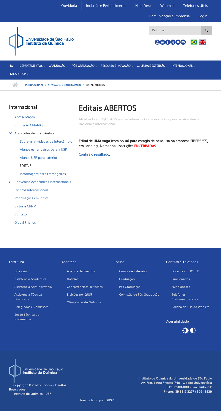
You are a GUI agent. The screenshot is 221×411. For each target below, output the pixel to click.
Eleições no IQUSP (80, 294)
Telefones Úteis (195, 5)
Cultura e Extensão (151, 65)
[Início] (41, 41)
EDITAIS (25, 165)
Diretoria (20, 271)
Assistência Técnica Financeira (28, 297)
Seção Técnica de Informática (26, 317)
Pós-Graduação (83, 65)
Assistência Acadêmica (30, 279)
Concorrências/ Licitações (85, 286)
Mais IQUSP (18, 74)
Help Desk (143, 5)
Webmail (167, 5)
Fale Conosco (181, 286)
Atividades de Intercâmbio (64, 84)
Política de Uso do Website (190, 307)
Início (15, 85)
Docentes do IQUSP (185, 271)
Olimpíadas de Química (84, 302)
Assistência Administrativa (33, 286)
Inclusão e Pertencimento (106, 5)
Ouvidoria (69, 5)
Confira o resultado (94, 154)
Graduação (57, 65)
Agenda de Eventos (81, 271)
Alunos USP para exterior (38, 157)
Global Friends (25, 222)
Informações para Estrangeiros (43, 174)
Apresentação (24, 117)
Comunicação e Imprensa (169, 16)
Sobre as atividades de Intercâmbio (46, 141)
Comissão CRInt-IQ (28, 125)
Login (203, 16)
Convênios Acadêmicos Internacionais (42, 182)
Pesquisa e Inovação (116, 65)
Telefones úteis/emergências (185, 297)
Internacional (182, 65)
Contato (20, 214)
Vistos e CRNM (25, 206)
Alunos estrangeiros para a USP (43, 149)
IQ (11, 65)
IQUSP (109, 400)
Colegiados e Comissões (31, 307)
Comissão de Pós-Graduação (139, 294)
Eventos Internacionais (31, 190)
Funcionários (181, 279)
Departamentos (31, 65)
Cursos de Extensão (133, 271)
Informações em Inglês (31, 198)
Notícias (72, 279)
